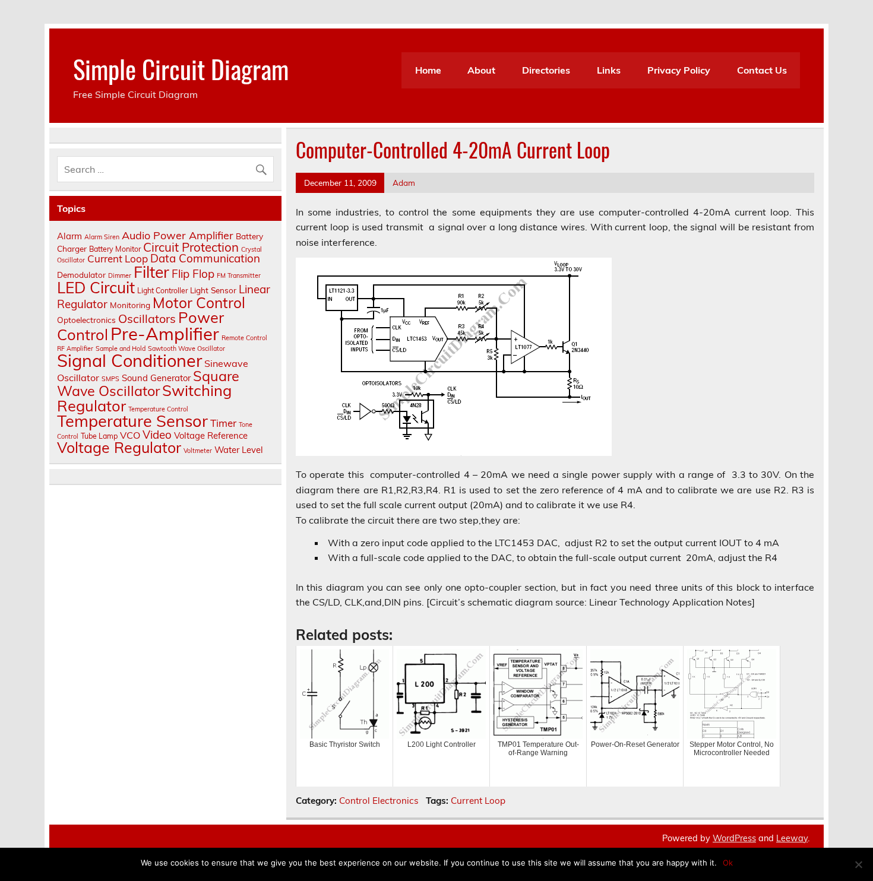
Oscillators (147, 318)
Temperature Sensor (132, 421)
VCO (130, 435)
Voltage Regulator (119, 447)
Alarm (69, 236)
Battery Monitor (115, 249)
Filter (151, 272)
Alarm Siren (101, 237)
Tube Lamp (99, 436)
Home (428, 70)
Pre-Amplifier (164, 333)
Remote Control (244, 338)
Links (609, 70)
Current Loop (478, 800)
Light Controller (162, 290)
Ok (728, 862)
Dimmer (119, 275)
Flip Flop (193, 274)
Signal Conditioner (129, 360)
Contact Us (762, 70)
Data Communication (205, 258)
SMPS (110, 379)
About (481, 70)
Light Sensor (213, 290)
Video (157, 434)
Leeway (792, 838)
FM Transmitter (239, 275)
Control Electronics (379, 800)
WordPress (734, 838)
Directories (546, 70)
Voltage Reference (211, 435)
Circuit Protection (191, 247)
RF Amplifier (75, 348)
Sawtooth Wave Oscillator (186, 348)
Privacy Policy (678, 70)
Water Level (238, 449)
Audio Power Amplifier (177, 235)
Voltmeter (198, 450)
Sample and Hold (121, 348)
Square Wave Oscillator (148, 383)
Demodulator (81, 275)
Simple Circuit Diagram (181, 68)
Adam (404, 183)
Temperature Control (158, 409)
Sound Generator (156, 378)
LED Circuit (96, 287)
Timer (223, 423)
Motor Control (199, 302)
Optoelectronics (86, 320)
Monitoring (130, 305)
